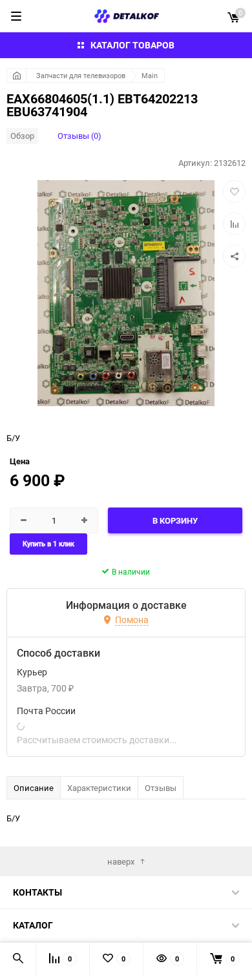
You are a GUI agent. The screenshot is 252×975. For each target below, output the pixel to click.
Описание (34, 788)
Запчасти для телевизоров (80, 75)
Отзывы (160, 788)
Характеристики (99, 788)
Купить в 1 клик (48, 544)
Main (150, 75)
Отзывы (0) (79, 135)
